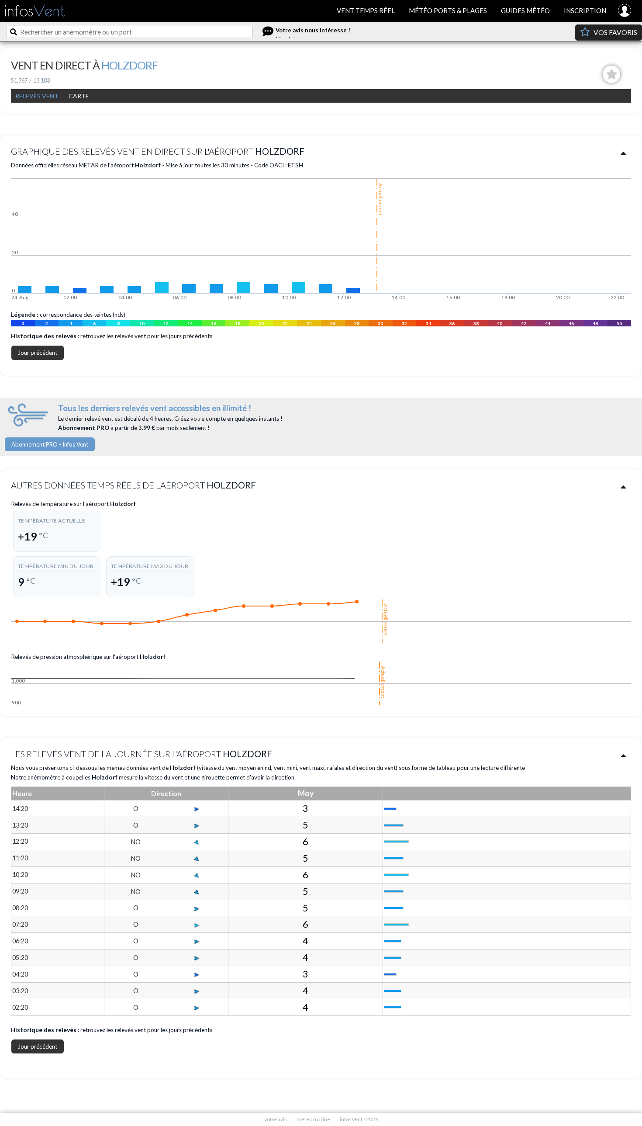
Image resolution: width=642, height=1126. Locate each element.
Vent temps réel (366, 10)
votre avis (275, 1119)
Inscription (585, 10)
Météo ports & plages (448, 10)
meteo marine (313, 1119)
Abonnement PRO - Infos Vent (49, 444)
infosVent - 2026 (359, 1119)
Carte (79, 96)
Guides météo (525, 10)
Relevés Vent (37, 96)
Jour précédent (37, 352)
